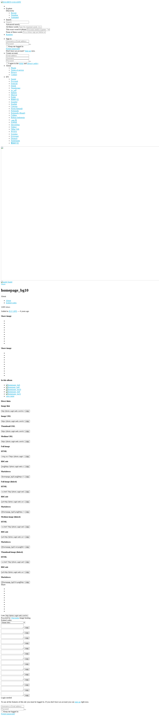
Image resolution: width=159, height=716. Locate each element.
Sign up (28, 51)
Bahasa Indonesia (18, 117)
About (8, 301)
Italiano (14, 93)
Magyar (14, 95)
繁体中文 (15, 143)
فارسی (14, 120)
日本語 (14, 122)
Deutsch (14, 138)
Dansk (13, 86)
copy (27, 411)
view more (10, 396)
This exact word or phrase (16, 29)
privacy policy (32, 63)
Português (15, 111)
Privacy (14, 72)
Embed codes (11, 303)
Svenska (14, 134)
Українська (15, 88)
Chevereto (15, 618)
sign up (77, 702)
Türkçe (14, 127)
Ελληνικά (15, 136)
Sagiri (10, 282)
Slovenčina (15, 125)
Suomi (13, 79)
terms (21, 63)
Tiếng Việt (15, 129)
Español (14, 102)
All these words (12, 27)
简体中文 (15, 99)
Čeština (14, 115)
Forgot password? (13, 49)
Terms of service (17, 70)
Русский (14, 81)
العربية (13, 90)
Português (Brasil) (18, 113)
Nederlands (15, 141)
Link (3, 615)
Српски (14, 106)
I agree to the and (23, 63)
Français (14, 83)
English (14, 104)
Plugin (13, 68)
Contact (14, 75)
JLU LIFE (13, 311)
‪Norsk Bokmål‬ (16, 109)
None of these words (14, 32)
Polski (13, 97)
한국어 (14, 131)
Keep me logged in (15, 46)
